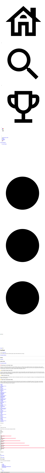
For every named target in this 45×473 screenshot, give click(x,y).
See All (1, 455)
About (3, 464)
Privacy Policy (4, 467)
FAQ (3, 470)
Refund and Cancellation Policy (6, 466)
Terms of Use (4, 465)
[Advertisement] (22, 151)
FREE (1, 437)
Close (3, 455)
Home (3, 138)
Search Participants (3, 142)
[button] (22, 245)
